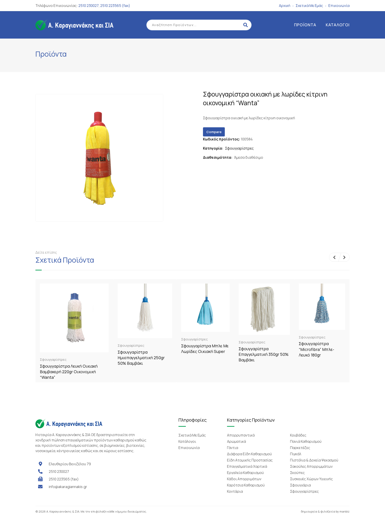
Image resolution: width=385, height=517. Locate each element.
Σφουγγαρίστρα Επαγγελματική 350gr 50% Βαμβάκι (264, 354)
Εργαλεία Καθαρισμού (245, 472)
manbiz (345, 511)
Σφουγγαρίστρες (239, 148)
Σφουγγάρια (300, 485)
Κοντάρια (235, 491)
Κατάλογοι (338, 24)
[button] (334, 257)
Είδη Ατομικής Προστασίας (250, 460)
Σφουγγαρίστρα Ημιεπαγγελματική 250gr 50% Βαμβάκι (141, 357)
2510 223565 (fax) (115, 5)
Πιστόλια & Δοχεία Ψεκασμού (314, 460)
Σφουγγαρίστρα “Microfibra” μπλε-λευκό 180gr (316, 349)
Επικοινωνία (339, 5)
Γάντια (232, 447)
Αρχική (284, 5)
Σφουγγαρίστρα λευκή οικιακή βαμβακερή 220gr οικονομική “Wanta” (69, 371)
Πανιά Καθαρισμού (306, 441)
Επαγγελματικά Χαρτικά (247, 466)
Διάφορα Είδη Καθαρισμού (249, 454)
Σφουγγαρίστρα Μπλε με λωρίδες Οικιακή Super (205, 348)
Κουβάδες (298, 435)
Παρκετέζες (300, 447)
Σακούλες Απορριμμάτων (311, 466)
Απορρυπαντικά (241, 435)
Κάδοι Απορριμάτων (244, 479)
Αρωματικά (236, 441)
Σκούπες (297, 472)
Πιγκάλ (295, 454)
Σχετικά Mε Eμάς (309, 5)
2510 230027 (88, 5)
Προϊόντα (305, 24)
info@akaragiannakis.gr (68, 486)
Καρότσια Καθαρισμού (246, 485)
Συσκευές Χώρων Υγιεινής (311, 479)
